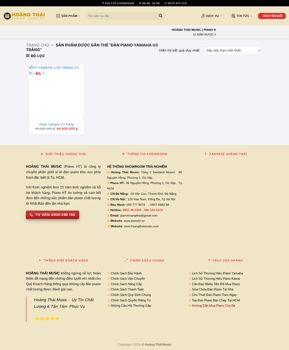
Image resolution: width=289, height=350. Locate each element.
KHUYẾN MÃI (273, 16)
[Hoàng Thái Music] (24, 16)
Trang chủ (37, 45)
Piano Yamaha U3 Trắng (56, 124)
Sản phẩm (69, 16)
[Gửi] (160, 16)
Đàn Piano (205, 300)
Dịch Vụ (212, 16)
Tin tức (243, 16)
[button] (35, 56)
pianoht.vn (138, 220)
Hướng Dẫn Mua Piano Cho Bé (213, 305)
